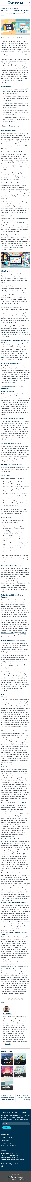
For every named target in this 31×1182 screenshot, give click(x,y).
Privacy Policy (15, 1174)
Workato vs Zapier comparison (18, 616)
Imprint (25, 1173)
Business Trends (6, 1137)
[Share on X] (15, 999)
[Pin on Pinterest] (18, 999)
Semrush (9, 212)
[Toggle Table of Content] (18, 126)
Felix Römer (7, 1014)
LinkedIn (7, 1044)
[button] (2, 3)
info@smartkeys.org (11, 1157)
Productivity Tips (6, 1143)
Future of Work (5, 1140)
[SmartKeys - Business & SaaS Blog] (15, 2)
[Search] (29, 2)
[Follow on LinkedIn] (2, 1166)
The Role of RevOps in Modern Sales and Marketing (23, 1097)
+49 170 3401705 (11, 1153)
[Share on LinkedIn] (21, 999)
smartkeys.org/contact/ (18, 1159)
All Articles (6, 1173)
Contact (20, 1173)
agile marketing (15, 684)
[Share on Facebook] (12, 999)
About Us (14, 1173)
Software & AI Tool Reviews (9, 8)
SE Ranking (17, 212)
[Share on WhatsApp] (9, 999)
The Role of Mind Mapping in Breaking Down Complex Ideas (7, 1097)
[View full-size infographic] (15, 27)
